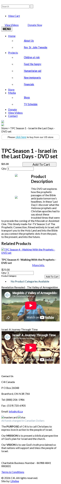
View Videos (12, 24)
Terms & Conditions (12, 472)
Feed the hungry (32, 64)
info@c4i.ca (16, 411)
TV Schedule (30, 104)
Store (11, 89)
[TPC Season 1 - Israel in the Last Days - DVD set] (30, 143)
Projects (13, 52)
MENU (7, 29)
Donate (12, 109)
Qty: (4, 168)
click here (21, 137)
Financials (29, 84)
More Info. (38, 265)
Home (11, 35)
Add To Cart (41, 164)
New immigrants (32, 77)
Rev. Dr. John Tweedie (35, 47)
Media (12, 92)
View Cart (14, 15)
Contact (13, 115)
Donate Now (35, 24)
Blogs (27, 97)
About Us (29, 40)
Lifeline (15, 481)
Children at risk (32, 57)
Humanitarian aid (32, 71)
